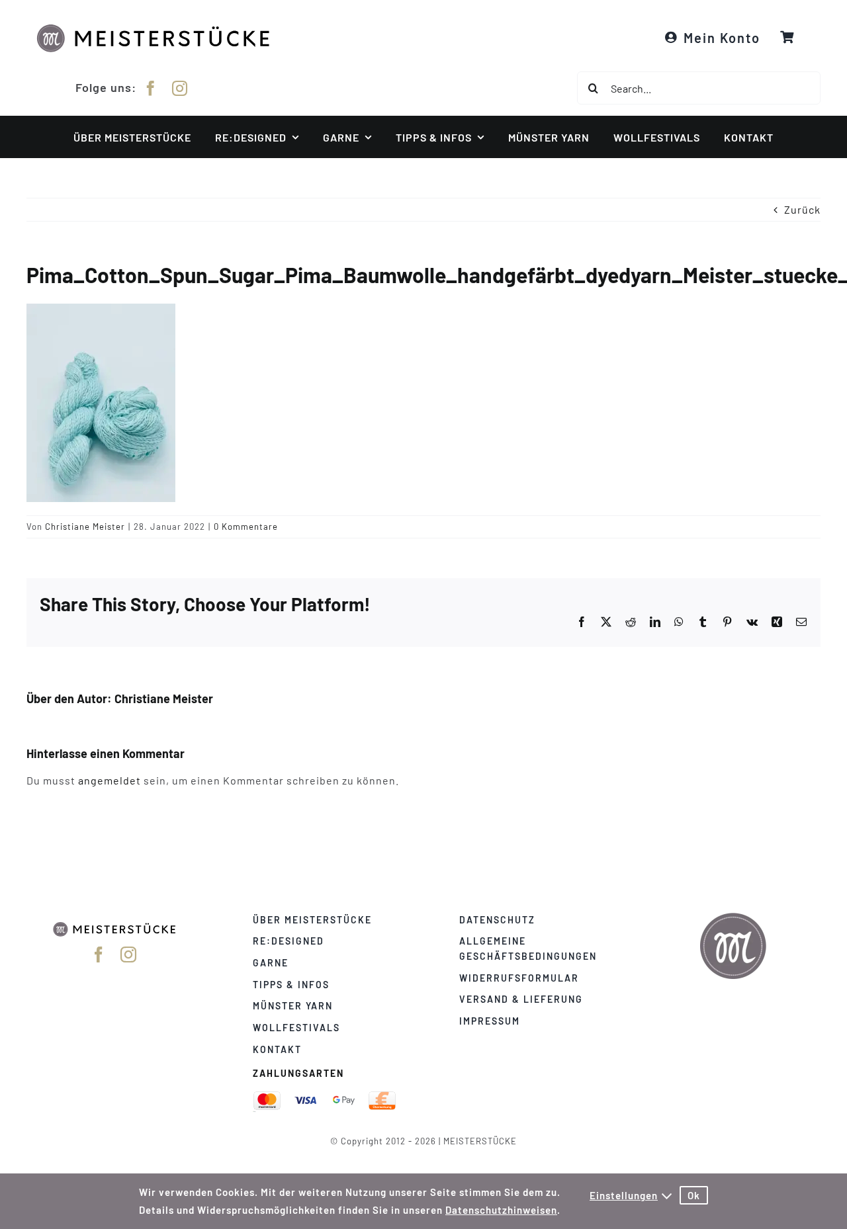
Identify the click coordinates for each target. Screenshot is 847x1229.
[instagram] (180, 88)
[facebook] (151, 88)
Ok (694, 1195)
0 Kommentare (246, 526)
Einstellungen (624, 1195)
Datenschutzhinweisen (501, 1210)
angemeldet (109, 780)
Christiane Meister (85, 526)
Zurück (802, 209)
